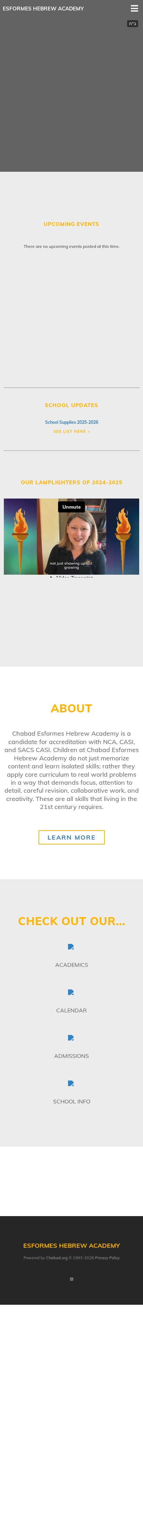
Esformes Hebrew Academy (43, 8)
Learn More (72, 837)
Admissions (71, 1055)
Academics (71, 964)
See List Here (69, 431)
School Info (71, 1101)
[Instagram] (71, 1279)
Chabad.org (57, 1257)
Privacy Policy (107, 1257)
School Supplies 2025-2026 (71, 422)
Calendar (71, 1010)
